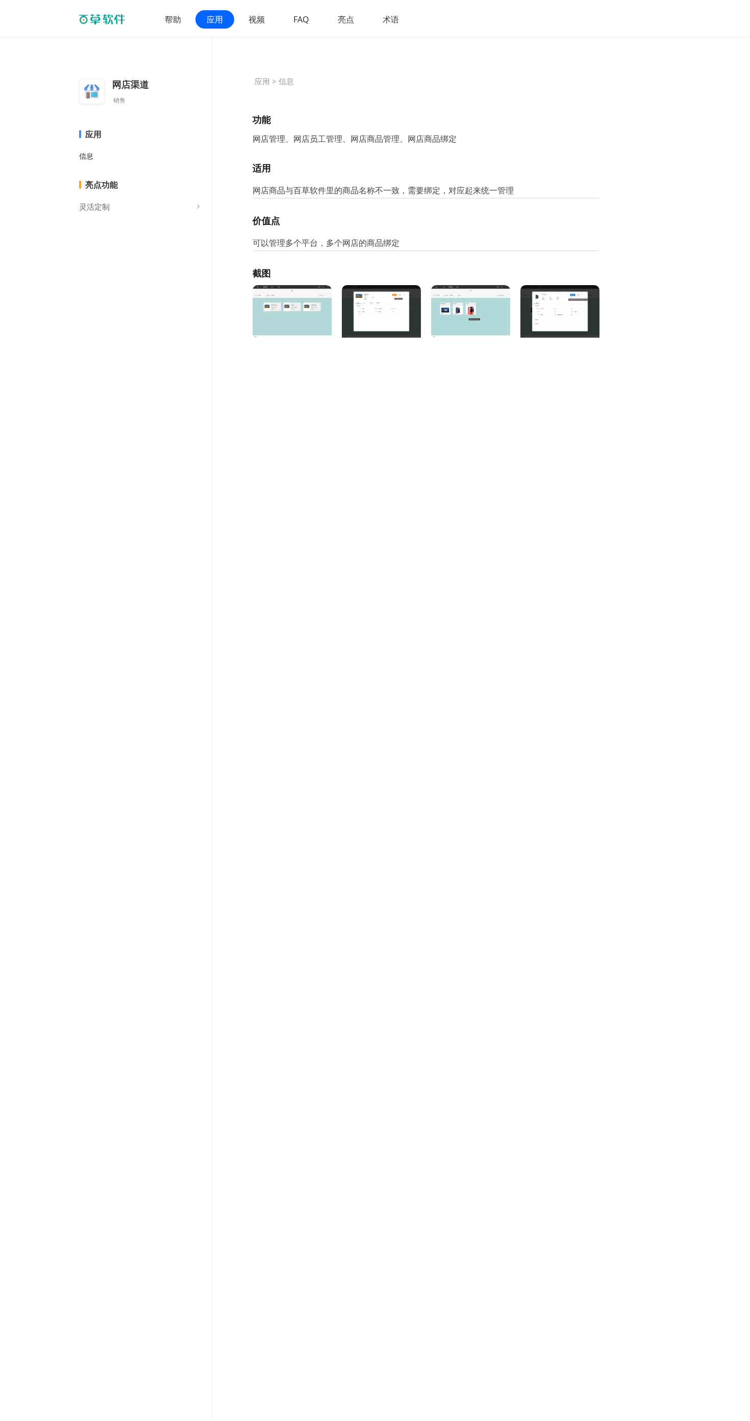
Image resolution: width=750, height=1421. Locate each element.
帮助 (173, 19)
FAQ (301, 19)
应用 (215, 19)
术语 (391, 19)
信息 (86, 156)
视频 (256, 19)
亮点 (346, 19)
